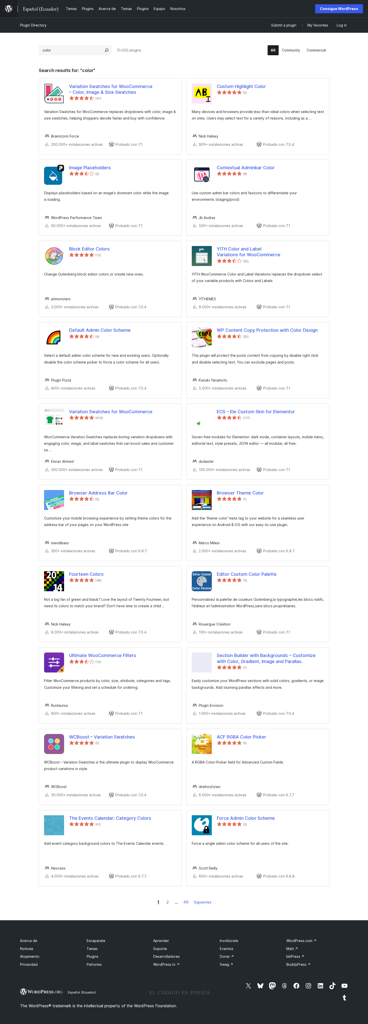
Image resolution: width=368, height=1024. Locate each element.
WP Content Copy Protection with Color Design (267, 330)
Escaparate (96, 940)
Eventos (226, 948)
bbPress (295, 956)
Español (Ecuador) (82, 992)
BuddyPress (298, 964)
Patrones (94, 964)
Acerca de (28, 940)
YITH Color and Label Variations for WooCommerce (248, 251)
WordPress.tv (166, 964)
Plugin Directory (33, 25)
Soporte (160, 948)
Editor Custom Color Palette (247, 574)
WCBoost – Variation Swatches (102, 737)
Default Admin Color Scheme (100, 330)
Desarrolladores (166, 956)
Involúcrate (229, 940)
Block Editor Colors (89, 249)
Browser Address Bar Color (98, 493)
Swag (226, 964)
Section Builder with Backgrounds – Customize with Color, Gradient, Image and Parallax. (266, 658)
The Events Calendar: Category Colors (110, 818)
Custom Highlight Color (241, 86)
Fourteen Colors (86, 574)
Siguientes (203, 902)
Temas (92, 948)
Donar (227, 956)
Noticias (26, 948)
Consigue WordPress (339, 8)
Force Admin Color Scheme (246, 818)
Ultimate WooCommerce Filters (102, 655)
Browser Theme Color (240, 493)
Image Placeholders (90, 167)
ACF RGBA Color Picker (241, 737)
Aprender (161, 940)
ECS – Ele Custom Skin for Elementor (256, 411)
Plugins (92, 956)
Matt (292, 948)
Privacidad (29, 964)
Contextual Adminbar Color (246, 167)
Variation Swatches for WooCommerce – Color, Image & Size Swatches (110, 89)
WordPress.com (301, 940)
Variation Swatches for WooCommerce (110, 411)
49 (186, 902)
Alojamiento (29, 956)
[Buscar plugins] (107, 50)
